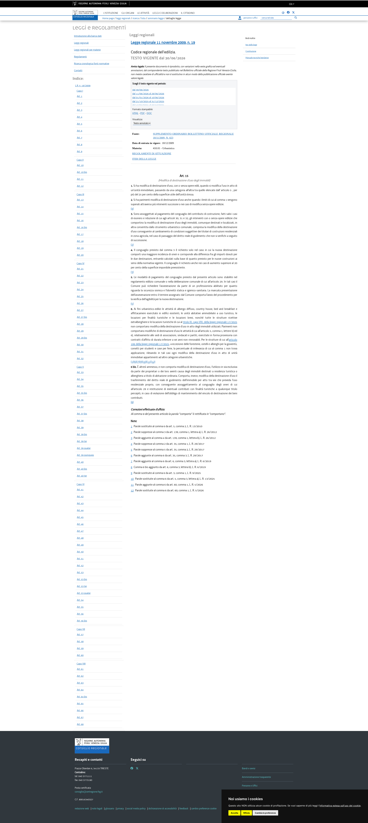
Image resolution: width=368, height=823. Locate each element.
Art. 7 (79, 137)
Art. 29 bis (82, 337)
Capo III (80, 194)
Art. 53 (80, 572)
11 (132, 484)
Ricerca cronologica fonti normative (91, 63)
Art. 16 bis (82, 227)
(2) (132, 244)
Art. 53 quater (84, 593)
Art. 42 (80, 496)
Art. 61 (80, 669)
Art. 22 (80, 275)
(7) (138, 361)
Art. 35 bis (82, 393)
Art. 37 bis (82, 413)
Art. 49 (80, 544)
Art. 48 (80, 537)
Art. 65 (80, 703)
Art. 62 (80, 675)
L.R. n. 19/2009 (82, 85)
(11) (149, 361)
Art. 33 (80, 372)
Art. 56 (80, 613)
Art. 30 (80, 344)
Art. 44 (80, 510)
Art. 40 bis (82, 468)
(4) (132, 208)
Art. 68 (80, 724)
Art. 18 (80, 241)
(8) (132, 402)
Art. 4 (79, 116)
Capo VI (80, 484)
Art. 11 (80, 179)
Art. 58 (80, 641)
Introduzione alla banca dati (88, 36)
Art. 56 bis (82, 620)
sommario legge (156, 18)
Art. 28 (80, 324)
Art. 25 (80, 296)
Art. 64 (80, 689)
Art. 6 (79, 130)
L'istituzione (110, 13)
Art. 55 (80, 606)
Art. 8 (79, 144)
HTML (135, 113)
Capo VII (81, 629)
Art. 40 (80, 462)
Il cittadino (188, 13)
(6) (135, 361)
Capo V (80, 367)
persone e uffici (250, 17)
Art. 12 (80, 185)
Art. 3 (79, 110)
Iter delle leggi (251, 44)
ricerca (136, 18)
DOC (149, 113)
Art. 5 (79, 123)
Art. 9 (79, 151)
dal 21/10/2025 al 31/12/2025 (148, 101)
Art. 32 (80, 358)
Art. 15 (80, 213)
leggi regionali (123, 18)
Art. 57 (80, 634)
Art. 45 (80, 517)
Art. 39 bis (82, 434)
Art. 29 (80, 330)
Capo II (80, 159)
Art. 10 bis (82, 172)
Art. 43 (80, 503)
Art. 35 (80, 386)
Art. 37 (80, 406)
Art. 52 (80, 565)
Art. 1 (79, 96)
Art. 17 (80, 234)
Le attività (143, 13)
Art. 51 (80, 558)
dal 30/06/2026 (140, 89)
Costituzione (251, 51)
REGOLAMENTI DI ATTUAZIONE (151, 153)
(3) (132, 272)
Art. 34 (80, 379)
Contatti (78, 70)
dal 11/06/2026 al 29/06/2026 (148, 93)
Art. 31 (80, 351)
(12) (153, 361)
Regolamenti (80, 56)
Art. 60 (80, 655)
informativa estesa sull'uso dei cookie (340, 805)
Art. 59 (80, 648)
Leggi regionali (81, 42)
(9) (140, 361)
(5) (132, 303)
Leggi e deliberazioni (165, 13)
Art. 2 (79, 103)
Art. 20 (80, 255)
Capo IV (80, 263)
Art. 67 (80, 717)
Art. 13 (80, 199)
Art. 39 (80, 427)
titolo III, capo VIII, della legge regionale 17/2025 (210, 322)
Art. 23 (80, 282)
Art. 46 (80, 524)
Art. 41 (80, 489)
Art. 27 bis (82, 317)
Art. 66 (80, 710)
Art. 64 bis (82, 696)
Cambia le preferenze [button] (265, 813)
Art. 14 (80, 206)
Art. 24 (80, 289)
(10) (144, 361)
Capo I (80, 90)
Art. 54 (80, 600)
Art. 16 (80, 220)
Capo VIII (81, 663)
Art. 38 (80, 420)
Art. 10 (80, 165)
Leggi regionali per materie (87, 49)
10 (132, 479)
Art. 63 (80, 682)
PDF (142, 113)
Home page (108, 18)
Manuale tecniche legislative (257, 57)
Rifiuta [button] (246, 813)
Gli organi (127, 13)
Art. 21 (80, 268)
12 (132, 490)
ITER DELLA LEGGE (144, 158)
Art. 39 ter (82, 441)
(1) (132, 361)
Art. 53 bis (82, 579)
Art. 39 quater (84, 448)
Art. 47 (80, 531)
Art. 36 (80, 399)
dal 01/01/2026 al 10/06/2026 (148, 97)
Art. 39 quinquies (85, 455)
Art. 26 (80, 303)
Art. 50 (80, 551)
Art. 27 (80, 310)
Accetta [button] (234, 813)
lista (143, 18)
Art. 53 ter (82, 586)
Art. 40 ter (82, 475)
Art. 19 (80, 248)
